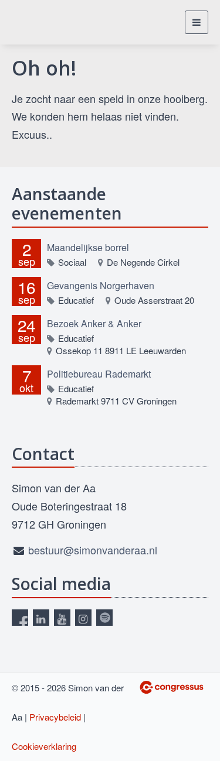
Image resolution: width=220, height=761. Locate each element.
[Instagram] (83, 617)
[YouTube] (62, 617)
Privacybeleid (55, 717)
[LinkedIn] (41, 617)
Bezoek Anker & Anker (94, 323)
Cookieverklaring (44, 746)
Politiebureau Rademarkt (99, 373)
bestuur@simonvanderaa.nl (92, 549)
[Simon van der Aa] (48, 22)
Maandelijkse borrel (88, 247)
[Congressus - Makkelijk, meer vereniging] (171, 687)
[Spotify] (104, 617)
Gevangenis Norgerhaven (100, 285)
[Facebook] (20, 617)
